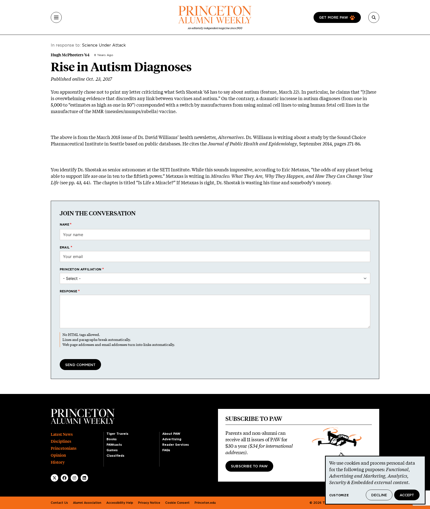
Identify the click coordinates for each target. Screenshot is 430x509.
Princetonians (63, 448)
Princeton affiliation (80, 269)
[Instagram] (74, 477)
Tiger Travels (117, 433)
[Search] (373, 17)
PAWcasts (114, 444)
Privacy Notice (149, 502)
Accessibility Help (119, 502)
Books (112, 439)
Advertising (171, 439)
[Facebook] (64, 477)
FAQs (166, 450)
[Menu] (56, 17)
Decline (379, 495)
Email (65, 247)
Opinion (58, 455)
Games (112, 450)
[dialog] (375, 480)
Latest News (62, 434)
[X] (54, 477)
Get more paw (333, 17)
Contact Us (59, 502)
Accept (407, 495)
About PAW (171, 433)
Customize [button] (339, 495)
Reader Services (175, 444)
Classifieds (115, 455)
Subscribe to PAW (249, 466)
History (58, 462)
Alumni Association (87, 502)
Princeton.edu (205, 502)
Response (68, 291)
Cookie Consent (177, 502)
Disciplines (61, 441)
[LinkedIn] (84, 477)
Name (64, 224)
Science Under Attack (104, 45)
